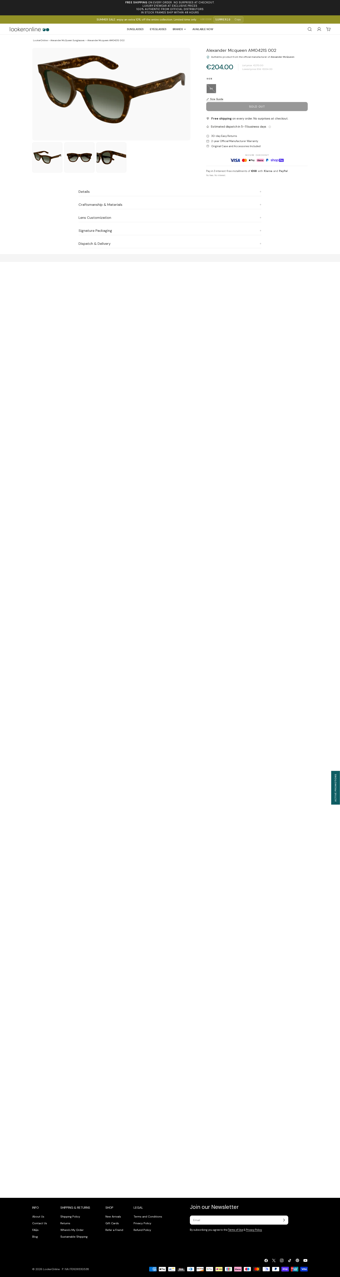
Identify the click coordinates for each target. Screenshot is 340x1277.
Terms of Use (235, 1230)
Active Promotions (335, 788)
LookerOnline (40, 40)
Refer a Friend (114, 1230)
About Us (38, 1216)
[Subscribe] (284, 1220)
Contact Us (39, 1223)
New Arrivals (113, 1216)
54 (213, 90)
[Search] (310, 29)
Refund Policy (142, 1230)
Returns (65, 1223)
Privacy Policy (142, 1223)
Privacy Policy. (254, 1230)
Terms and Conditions (148, 1216)
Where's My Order (72, 1230)
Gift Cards (112, 1223)
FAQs (35, 1230)
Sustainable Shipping (74, 1236)
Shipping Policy (70, 1216)
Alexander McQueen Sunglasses (67, 40)
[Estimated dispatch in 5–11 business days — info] (269, 126)
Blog (35, 1236)
